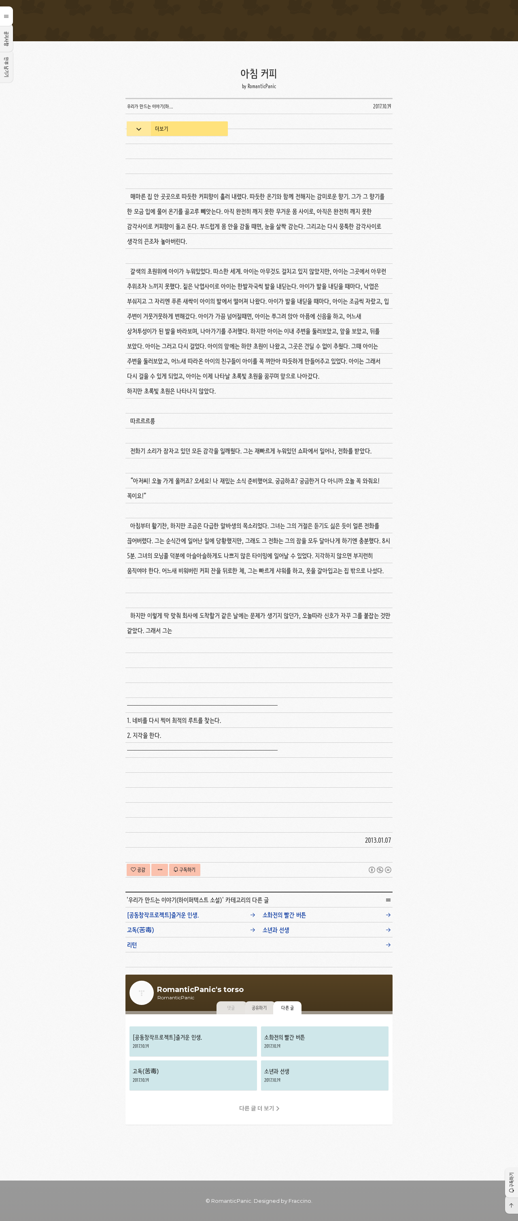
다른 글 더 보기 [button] (256, 1108)
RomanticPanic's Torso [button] (259, 20)
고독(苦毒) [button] (193, 1075)
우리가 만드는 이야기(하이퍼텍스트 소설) (175, 900)
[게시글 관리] (159, 870)
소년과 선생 (276, 930)
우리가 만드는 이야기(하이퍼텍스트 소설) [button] (152, 106)
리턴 (132, 945)
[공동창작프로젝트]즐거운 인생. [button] (193, 1041)
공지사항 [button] (6, 39)
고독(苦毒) (140, 930)
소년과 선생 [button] (325, 1075)
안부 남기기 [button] (6, 67)
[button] (511, 1182)
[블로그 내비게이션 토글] (6, 16)
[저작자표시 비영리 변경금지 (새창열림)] (380, 870)
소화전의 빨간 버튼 (284, 915)
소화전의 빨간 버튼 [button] (325, 1041)
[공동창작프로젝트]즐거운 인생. (163, 915)
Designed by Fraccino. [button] (283, 1201)
